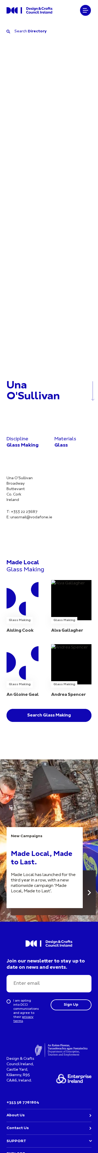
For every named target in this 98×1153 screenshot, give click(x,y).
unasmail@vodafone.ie (31, 517)
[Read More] (89, 892)
